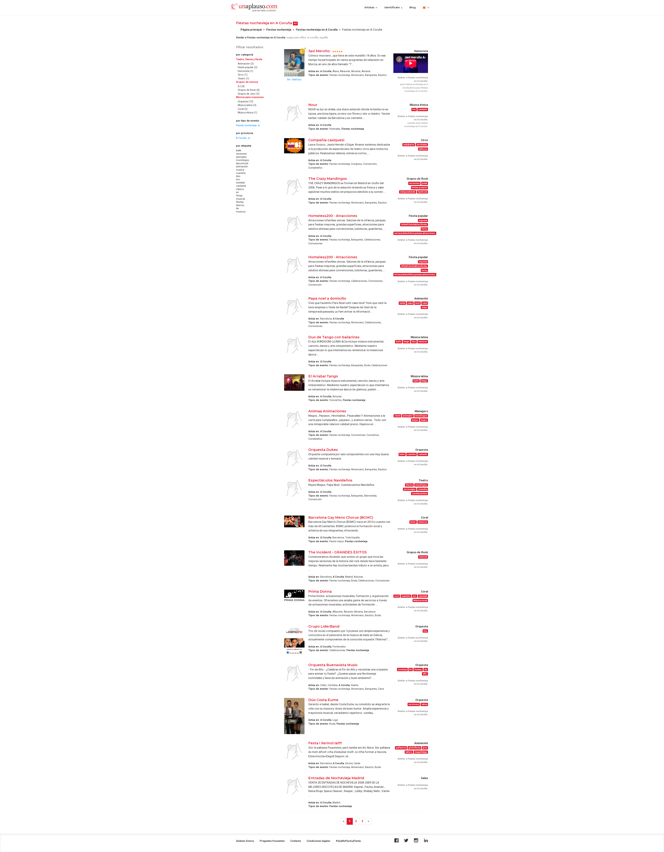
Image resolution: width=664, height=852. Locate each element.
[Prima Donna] (294, 595)
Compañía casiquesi (326, 140)
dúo (238, 176)
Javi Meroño (319, 51)
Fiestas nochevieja (278, 29)
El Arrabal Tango (323, 376)
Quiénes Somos (245, 841)
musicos (241, 211)
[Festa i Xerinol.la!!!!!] (294, 751)
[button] (426, 7)
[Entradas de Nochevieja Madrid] (294, 786)
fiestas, (240, 202)
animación (242, 166)
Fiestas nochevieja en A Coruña (317, 29)
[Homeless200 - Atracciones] (294, 224)
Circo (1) (242, 74)
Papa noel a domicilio (327, 298)
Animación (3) (246, 63)
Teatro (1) (243, 78)
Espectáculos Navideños (330, 480)
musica (240, 169)
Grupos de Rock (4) (249, 90)
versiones (241, 153)
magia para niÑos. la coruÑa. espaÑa (307, 37)
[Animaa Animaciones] (294, 419)
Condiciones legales (318, 841)
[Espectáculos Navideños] (294, 488)
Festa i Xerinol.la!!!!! (325, 743)
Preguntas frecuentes (272, 841)
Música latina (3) (247, 105)
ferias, (239, 195)
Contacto (295, 841)
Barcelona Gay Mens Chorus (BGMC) (340, 517)
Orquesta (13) (245, 101)
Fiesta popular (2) (247, 67)
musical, (240, 198)
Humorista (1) (245, 71)
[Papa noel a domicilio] (294, 307)
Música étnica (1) (247, 112)
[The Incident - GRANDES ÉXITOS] (294, 558)
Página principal (251, 29)
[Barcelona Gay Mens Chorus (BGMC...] (294, 521)
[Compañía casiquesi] (294, 145)
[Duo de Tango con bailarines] (294, 345)
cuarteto (241, 173)
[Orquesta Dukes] (294, 458)
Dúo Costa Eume (323, 700)
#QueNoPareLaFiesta (348, 841)
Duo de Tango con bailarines (333, 337)
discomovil (242, 163)
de (237, 208)
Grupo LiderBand (323, 626)
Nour (312, 105)
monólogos (242, 160)
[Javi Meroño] (294, 62)
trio (238, 179)
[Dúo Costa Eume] (294, 716)
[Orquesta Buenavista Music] (294, 673)
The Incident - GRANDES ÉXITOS (337, 552)
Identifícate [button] (392, 7)
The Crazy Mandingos (327, 179)
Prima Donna (320, 591)
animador (241, 157)
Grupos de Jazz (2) (248, 93)
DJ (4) (241, 86)
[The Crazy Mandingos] (294, 187)
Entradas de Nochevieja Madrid (336, 778)
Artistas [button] (369, 7)
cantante (241, 185)
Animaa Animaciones (327, 411)
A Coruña (241, 138)
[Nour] (294, 113)
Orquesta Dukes (323, 450)
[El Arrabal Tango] (294, 382)
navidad (240, 182)
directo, (240, 205)
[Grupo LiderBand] (294, 640)
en (237, 192)
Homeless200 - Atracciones (333, 216)
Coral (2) (242, 109)
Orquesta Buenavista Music (333, 665)
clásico (240, 189)
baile (238, 150)
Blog (412, 7)
